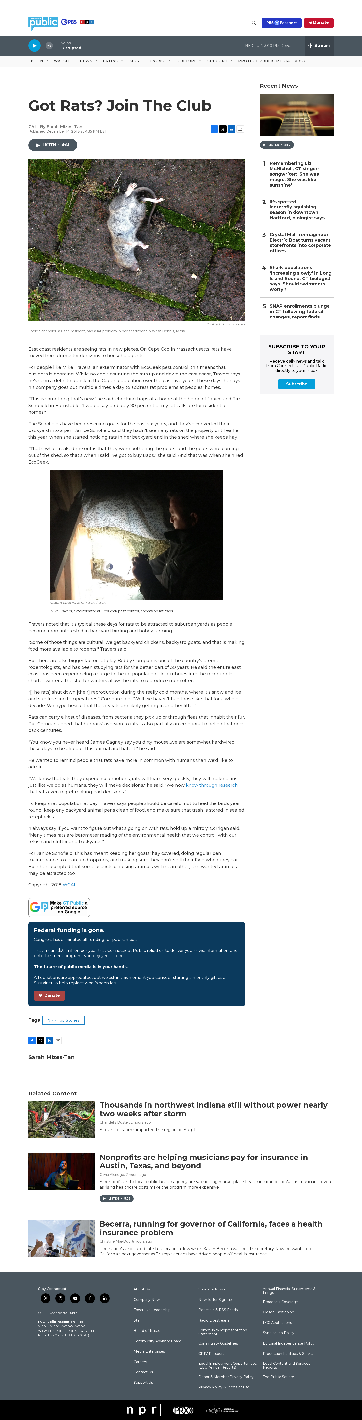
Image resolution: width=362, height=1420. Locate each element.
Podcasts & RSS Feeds (218, 1310)
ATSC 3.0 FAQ (78, 1335)
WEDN (55, 1326)
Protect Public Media (264, 61)
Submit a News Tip (214, 1289)
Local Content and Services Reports (286, 1366)
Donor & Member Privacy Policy (226, 1377)
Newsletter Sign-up (215, 1300)
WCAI (69, 885)
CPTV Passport (211, 1354)
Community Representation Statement (222, 1332)
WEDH (43, 1326)
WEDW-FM (46, 1330)
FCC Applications (277, 1323)
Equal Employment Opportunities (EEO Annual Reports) (227, 1366)
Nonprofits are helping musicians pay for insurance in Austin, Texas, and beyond (204, 1162)
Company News (147, 1300)
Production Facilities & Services (289, 1354)
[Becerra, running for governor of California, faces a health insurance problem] (61, 1238)
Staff (138, 1321)
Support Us (143, 1383)
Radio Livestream (213, 1321)
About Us (142, 1289)
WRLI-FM (87, 1330)
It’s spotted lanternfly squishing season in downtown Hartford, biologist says (297, 210)
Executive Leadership (152, 1310)
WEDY (80, 1326)
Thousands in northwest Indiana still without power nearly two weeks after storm (214, 1109)
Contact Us (143, 1372)
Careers (140, 1362)
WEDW (67, 1326)
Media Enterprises (149, 1352)
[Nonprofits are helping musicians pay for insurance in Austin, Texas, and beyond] (61, 1171)
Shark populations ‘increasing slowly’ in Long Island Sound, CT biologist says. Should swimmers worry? (301, 278)
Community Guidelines (218, 1343)
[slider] (57, 45)
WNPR (62, 1330)
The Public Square (278, 1377)
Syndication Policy (278, 1333)
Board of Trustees (149, 1331)
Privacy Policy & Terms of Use (223, 1387)
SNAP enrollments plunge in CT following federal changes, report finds (300, 312)
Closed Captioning (278, 1312)
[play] (34, 45)
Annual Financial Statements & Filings (289, 1291)
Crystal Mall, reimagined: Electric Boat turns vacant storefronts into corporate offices (300, 243)
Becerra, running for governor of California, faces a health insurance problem (211, 1228)
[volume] (49, 45)
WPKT (73, 1330)
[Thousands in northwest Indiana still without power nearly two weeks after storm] (61, 1119)
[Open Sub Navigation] (47, 61)
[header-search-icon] (254, 23)
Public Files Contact (52, 1335)
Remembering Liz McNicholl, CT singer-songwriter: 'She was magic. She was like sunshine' (294, 174)
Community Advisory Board (157, 1341)
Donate (321, 22)
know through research (212, 785)
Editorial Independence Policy (288, 1343)
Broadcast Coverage (280, 1302)
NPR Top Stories (64, 1020)
